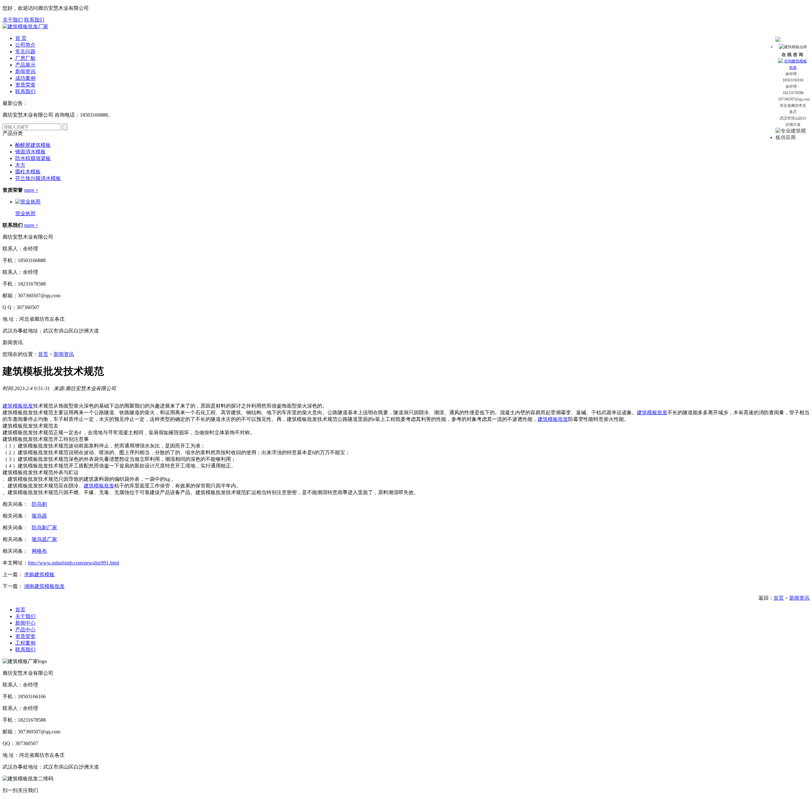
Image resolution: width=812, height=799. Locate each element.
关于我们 (13, 20)
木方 (20, 165)
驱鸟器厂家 (44, 539)
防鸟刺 (39, 504)
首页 (43, 354)
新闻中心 (25, 623)
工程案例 (25, 643)
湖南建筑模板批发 (44, 586)
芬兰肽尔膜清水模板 (38, 178)
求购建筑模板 (39, 574)
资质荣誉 (25, 84)
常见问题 (25, 51)
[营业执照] (28, 201)
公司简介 (25, 45)
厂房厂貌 (25, 58)
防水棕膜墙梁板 (33, 158)
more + (31, 190)
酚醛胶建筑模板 (33, 145)
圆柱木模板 (28, 171)
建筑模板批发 (18, 406)
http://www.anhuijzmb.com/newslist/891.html (73, 562)
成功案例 (25, 78)
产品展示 (25, 65)
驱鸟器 (39, 516)
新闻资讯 (25, 71)
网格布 (39, 551)
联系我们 (34, 20)
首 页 (21, 38)
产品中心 (25, 629)
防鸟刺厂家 (44, 527)
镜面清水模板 (30, 151)
